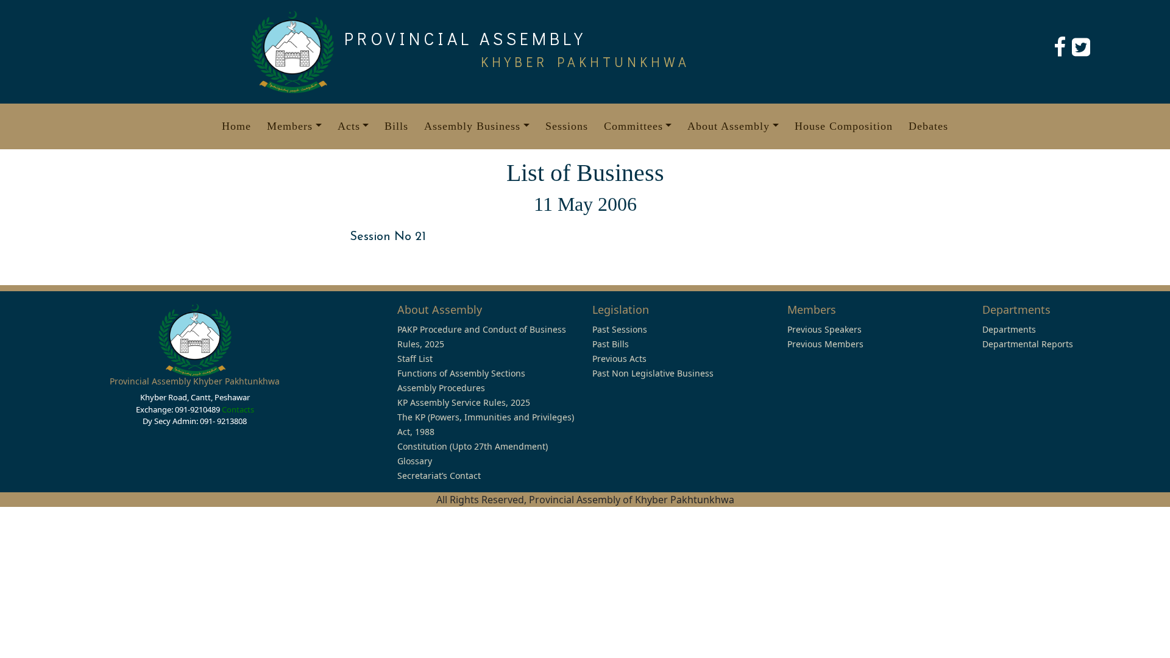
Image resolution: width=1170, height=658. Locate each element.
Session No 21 (388, 237)
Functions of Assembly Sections (461, 373)
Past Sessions (619, 329)
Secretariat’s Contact (439, 475)
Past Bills (610, 344)
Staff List (415, 358)
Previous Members (825, 344)
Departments (1009, 329)
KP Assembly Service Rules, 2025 (463, 402)
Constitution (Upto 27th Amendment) (472, 446)
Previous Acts (619, 358)
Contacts (238, 409)
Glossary (414, 461)
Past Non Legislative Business (653, 373)
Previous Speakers (824, 329)
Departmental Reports (1027, 344)
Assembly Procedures (441, 388)
